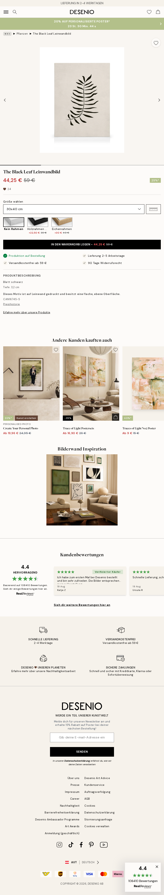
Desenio (93, 883)
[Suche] (14, 12)
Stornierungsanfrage (98, 819)
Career (75, 798)
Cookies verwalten (96, 826)
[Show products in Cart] (158, 12)
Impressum (72, 792)
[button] (153, 209)
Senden (82, 751)
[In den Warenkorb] (115, 417)
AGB (87, 798)
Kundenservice (94, 785)
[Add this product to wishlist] (156, 42)
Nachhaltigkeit (70, 805)
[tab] (20, 163)
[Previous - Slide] (5, 100)
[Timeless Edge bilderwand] (82, 489)
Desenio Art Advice (97, 778)
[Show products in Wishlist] (149, 12)
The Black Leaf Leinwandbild (52, 33)
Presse (75, 785)
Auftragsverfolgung (97, 792)
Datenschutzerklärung (77, 760)
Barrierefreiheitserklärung (62, 812)
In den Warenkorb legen (82, 244)
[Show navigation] (6, 12)
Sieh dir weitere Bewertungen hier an (82, 605)
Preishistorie (11, 304)
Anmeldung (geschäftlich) (62, 833)
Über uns (74, 778)
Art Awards (72, 826)
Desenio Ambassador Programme (57, 819)
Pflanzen (22, 33)
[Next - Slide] (159, 100)
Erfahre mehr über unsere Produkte (26, 312)
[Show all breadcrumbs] (7, 34)
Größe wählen (13, 201)
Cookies (89, 805)
